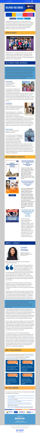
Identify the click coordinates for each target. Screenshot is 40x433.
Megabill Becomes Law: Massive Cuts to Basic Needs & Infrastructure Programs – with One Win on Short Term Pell (20, 403)
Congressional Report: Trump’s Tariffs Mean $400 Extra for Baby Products (21, 396)
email (29, 338)
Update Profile (18, 427)
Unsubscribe (13, 427)
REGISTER (12, 178)
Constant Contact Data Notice (24, 427)
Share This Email (13, 18)
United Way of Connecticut (20, 421)
